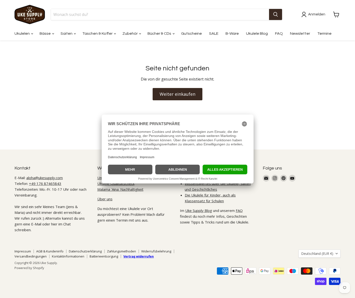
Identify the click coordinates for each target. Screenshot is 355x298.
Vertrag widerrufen (138, 256)
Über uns (105, 198)
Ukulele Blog (257, 33)
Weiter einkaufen (177, 94)
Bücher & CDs (160, 33)
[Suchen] (275, 14)
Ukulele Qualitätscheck (116, 183)
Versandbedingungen (30, 256)
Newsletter (300, 33)
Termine (324, 33)
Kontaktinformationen (68, 256)
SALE (213, 33)
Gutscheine (191, 33)
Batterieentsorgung (104, 256)
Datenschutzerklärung (85, 251)
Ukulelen (22, 33)
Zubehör (130, 33)
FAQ (279, 33)
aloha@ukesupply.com (44, 177)
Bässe (45, 33)
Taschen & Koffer (97, 33)
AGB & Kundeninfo (50, 251)
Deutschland (317, 253)
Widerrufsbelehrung (156, 251)
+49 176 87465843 (45, 183)
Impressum (22, 251)
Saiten (67, 33)
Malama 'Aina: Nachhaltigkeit (120, 189)
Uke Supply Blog (198, 210)
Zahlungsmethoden (121, 251)
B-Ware (232, 33)
